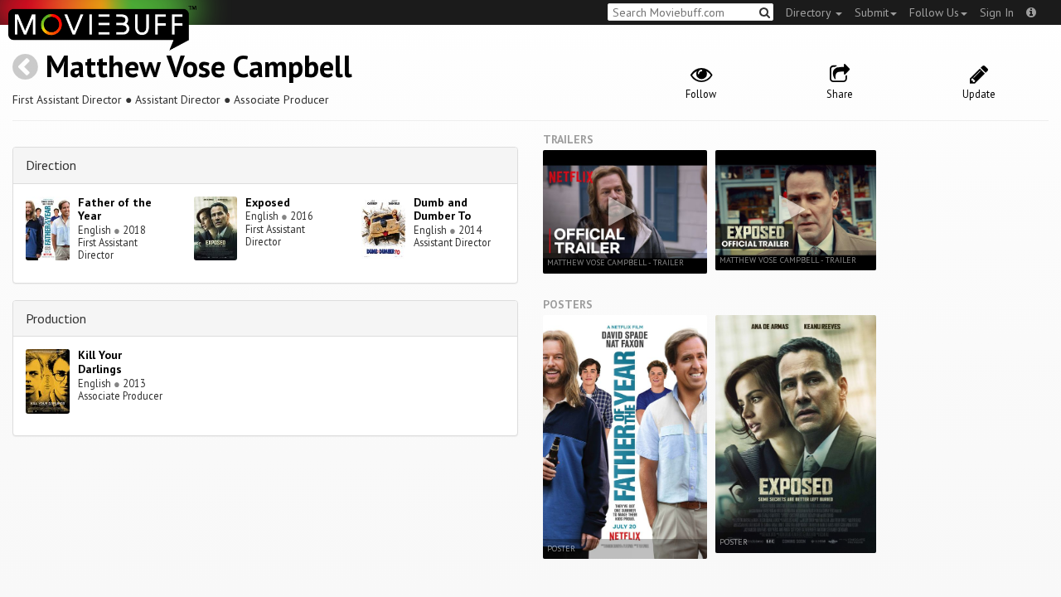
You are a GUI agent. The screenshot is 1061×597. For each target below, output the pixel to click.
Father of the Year (115, 209)
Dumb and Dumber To (442, 209)
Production (56, 318)
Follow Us (934, 12)
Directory (810, 12)
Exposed (267, 202)
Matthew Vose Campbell (199, 65)
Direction (51, 165)
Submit (872, 12)
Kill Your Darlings (100, 361)
